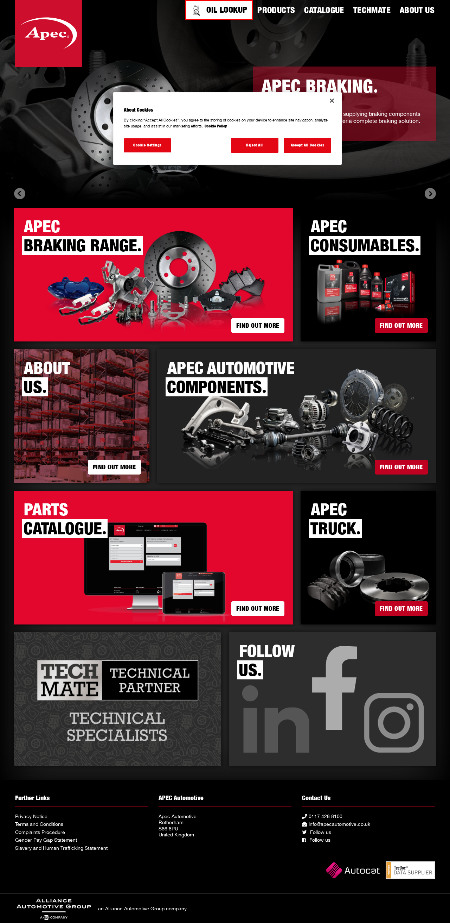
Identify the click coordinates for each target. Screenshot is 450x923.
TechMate (372, 10)
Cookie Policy (216, 126)
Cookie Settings (147, 145)
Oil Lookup (226, 9)
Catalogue (324, 10)
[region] (227, 128)
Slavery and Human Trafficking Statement (61, 848)
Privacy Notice (31, 816)
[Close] (332, 100)
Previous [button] (19, 193)
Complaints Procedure (40, 832)
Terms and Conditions (39, 824)
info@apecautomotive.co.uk (339, 824)
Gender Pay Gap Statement (46, 840)
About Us (417, 10)
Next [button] (430, 193)
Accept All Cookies (307, 145)
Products (276, 10)
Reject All (254, 145)
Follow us (320, 832)
